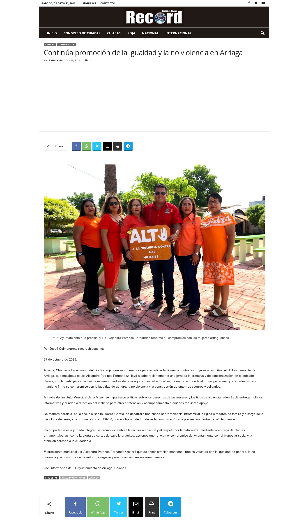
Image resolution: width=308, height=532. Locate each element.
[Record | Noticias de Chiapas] (154, 17)
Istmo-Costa (66, 44)
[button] (262, 33)
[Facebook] (249, 3)
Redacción (56, 60)
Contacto (107, 3)
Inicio (52, 33)
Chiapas (114, 33)
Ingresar (90, 3)
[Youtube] (263, 3)
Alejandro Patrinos (73, 477)
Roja (131, 33)
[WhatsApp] (86, 146)
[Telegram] (128, 146)
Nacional (150, 33)
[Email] (107, 146)
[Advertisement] (154, 97)
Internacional (178, 33)
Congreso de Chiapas (82, 33)
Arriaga (93, 477)
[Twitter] (256, 3)
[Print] (117, 146)
